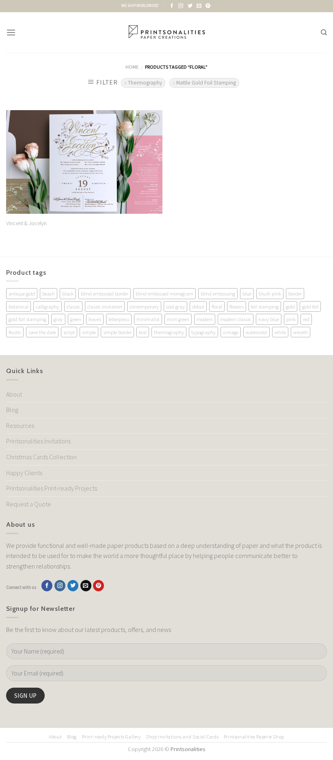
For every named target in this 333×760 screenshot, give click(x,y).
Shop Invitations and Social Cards (182, 737)
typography (203, 332)
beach (48, 293)
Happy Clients (24, 473)
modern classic (235, 319)
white (280, 332)
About (14, 394)
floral (217, 306)
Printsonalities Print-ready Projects (51, 488)
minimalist (148, 319)
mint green (178, 319)
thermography (169, 332)
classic (73, 306)
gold (290, 306)
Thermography (145, 82)
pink (291, 319)
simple (89, 332)
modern (205, 319)
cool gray (175, 306)
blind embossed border (104, 293)
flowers (236, 306)
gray (58, 319)
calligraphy (47, 306)
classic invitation (104, 306)
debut (198, 306)
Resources (20, 425)
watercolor (256, 332)
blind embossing (218, 293)
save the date (42, 332)
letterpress (118, 319)
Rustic (15, 332)
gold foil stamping (27, 319)
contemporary (144, 306)
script (69, 332)
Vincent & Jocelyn (26, 223)
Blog (12, 410)
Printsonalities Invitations (38, 441)
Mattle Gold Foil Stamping (206, 82)
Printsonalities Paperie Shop (254, 737)
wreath (300, 332)
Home (131, 67)
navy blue (268, 319)
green (75, 319)
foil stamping (265, 306)
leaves (95, 319)
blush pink (270, 293)
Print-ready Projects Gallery (111, 737)
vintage (230, 332)
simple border (117, 332)
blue (246, 293)
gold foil (310, 306)
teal (143, 332)
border (295, 293)
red (306, 319)
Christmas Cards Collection (41, 457)
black (68, 293)
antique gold (22, 293)
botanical (18, 306)
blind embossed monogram (164, 293)
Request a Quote (28, 504)
